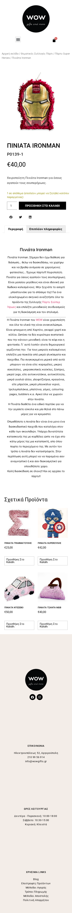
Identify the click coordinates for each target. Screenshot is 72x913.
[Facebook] (32, 697)
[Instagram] (40, 697)
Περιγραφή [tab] (15, 229)
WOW (39, 319)
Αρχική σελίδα (10, 53)
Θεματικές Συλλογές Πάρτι (37, 53)
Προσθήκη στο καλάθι (42, 205)
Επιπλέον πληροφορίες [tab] (45, 229)
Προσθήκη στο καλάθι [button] (15, 561)
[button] (18, 39)
